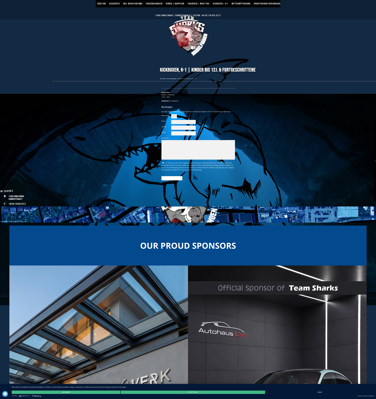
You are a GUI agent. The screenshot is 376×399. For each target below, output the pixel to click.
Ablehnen (66, 392)
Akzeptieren (193, 392)
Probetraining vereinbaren (267, 3)
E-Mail (163, 132)
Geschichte (114, 3)
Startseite (163, 78)
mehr (320, 392)
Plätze (165, 115)
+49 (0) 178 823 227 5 (211, 15)
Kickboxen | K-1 (220, 3)
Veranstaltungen (171, 78)
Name (163, 121)
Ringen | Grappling (175, 3)
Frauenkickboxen (154, 3)
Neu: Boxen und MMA (133, 3)
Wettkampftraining (241, 3)
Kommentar (165, 138)
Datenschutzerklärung (194, 170)
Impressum (360, 395)
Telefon (163, 127)
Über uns (101, 3)
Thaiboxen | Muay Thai (199, 3)
